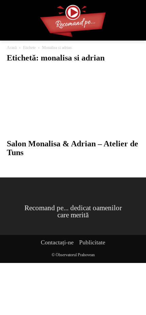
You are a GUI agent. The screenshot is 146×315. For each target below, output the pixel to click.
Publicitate (92, 242)
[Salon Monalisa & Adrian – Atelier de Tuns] (73, 102)
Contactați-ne (57, 242)
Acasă (12, 47)
